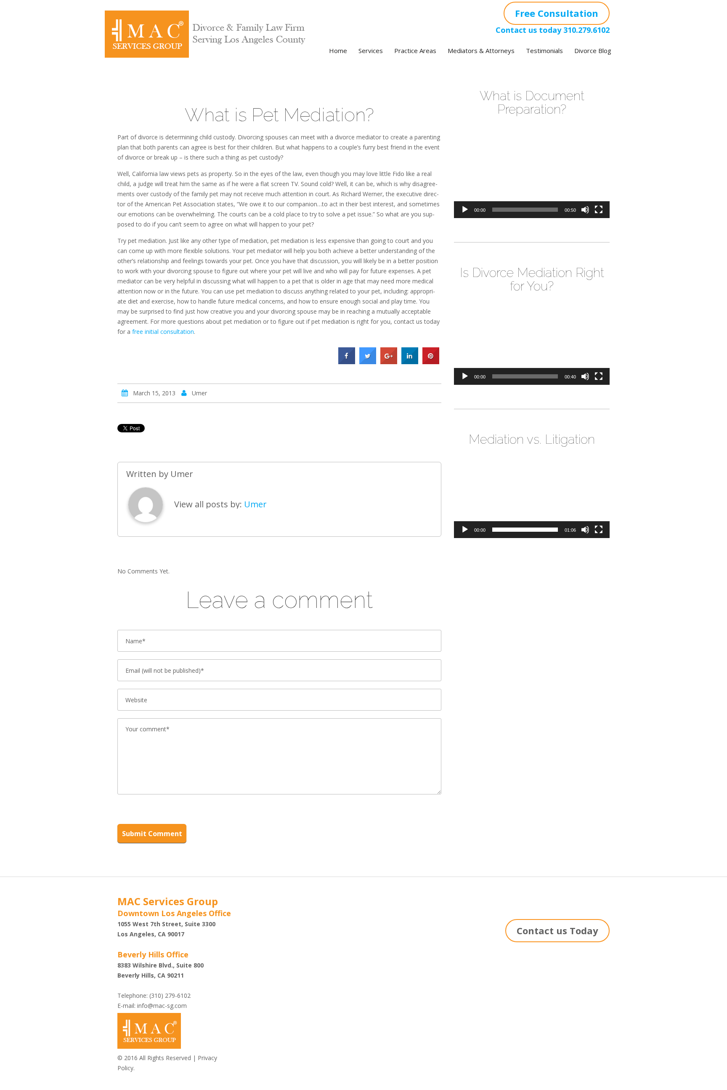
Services (370, 50)
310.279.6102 (586, 30)
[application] (532, 174)
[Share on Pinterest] (430, 361)
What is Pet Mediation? (279, 114)
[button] (532, 174)
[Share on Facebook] (346, 361)
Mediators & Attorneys (481, 50)
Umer (199, 393)
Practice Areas (415, 50)
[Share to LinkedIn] (409, 361)
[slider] (525, 210)
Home (338, 50)
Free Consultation (556, 13)
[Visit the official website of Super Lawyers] (281, 953)
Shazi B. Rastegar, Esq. (281, 936)
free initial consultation (163, 332)
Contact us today (528, 30)
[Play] (465, 209)
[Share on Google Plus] (388, 361)
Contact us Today (557, 930)
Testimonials (544, 50)
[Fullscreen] (598, 209)
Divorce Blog (592, 50)
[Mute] (585, 209)
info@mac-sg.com (162, 1006)
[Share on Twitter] (367, 361)
